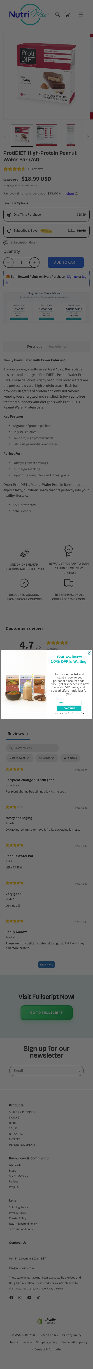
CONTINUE (69, 708)
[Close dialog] (89, 653)
